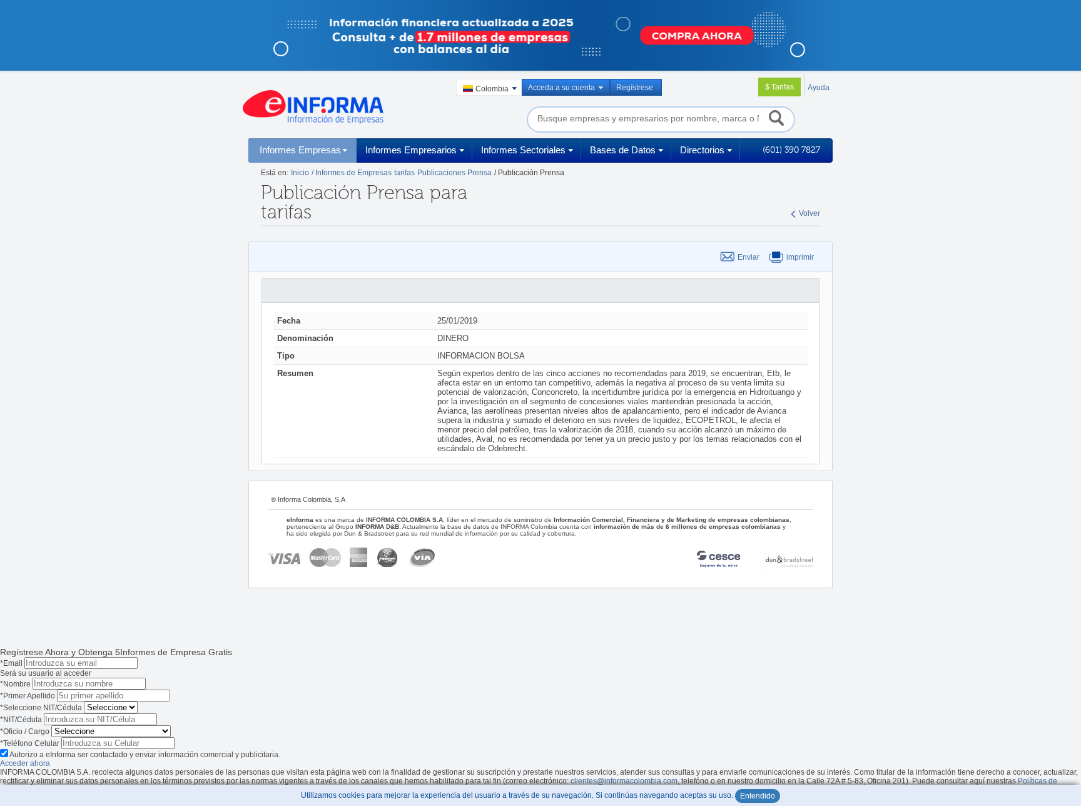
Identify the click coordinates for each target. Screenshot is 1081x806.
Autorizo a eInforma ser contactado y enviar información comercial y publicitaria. (144, 754)
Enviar (748, 257)
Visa (284, 557)
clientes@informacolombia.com (624, 781)
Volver (809, 213)
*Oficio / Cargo (24, 731)
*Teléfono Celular (29, 743)
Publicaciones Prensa (454, 172)
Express (359, 557)
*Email (11, 663)
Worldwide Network (788, 560)
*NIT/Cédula (21, 719)
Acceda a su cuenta (561, 87)
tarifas (404, 172)
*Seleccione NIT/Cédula (41, 707)
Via (421, 557)
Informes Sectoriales (523, 150)
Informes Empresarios (411, 150)
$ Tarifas (779, 87)
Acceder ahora (25, 763)
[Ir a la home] (313, 107)
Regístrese (634, 87)
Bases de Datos (623, 150)
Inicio (300, 172)
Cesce (725, 560)
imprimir (800, 257)
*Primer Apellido (27, 695)
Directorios (702, 150)
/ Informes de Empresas (352, 172)
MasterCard (325, 557)
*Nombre (15, 684)
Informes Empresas (300, 150)
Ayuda (819, 87)
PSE (388, 557)
